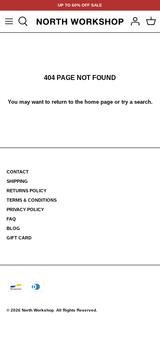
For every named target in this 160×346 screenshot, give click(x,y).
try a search (136, 102)
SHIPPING (17, 181)
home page (99, 102)
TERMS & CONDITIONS (32, 200)
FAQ (11, 218)
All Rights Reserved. (76, 310)
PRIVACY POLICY (25, 209)
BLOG (13, 228)
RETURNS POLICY (26, 190)
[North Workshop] (80, 21)
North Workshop (38, 310)
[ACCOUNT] (133, 21)
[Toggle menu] (9, 21)
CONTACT (18, 171)
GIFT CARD (19, 237)
